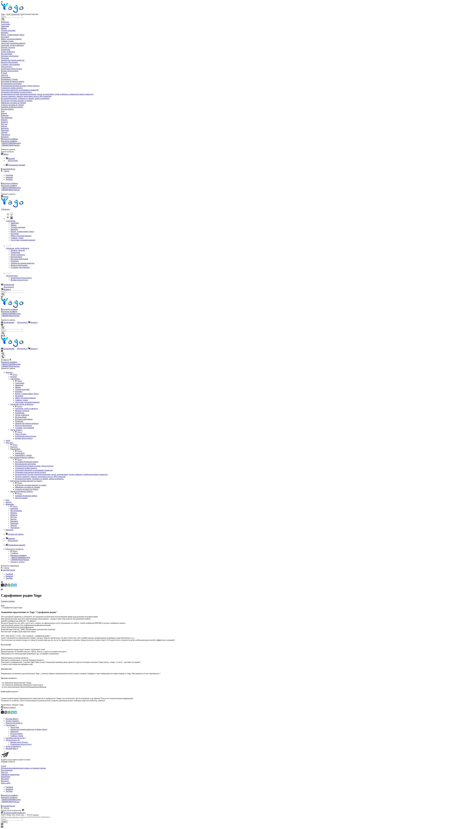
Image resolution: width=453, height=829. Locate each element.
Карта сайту (6, 783)
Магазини (5, 779)
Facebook (9, 175)
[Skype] (12, 585)
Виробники (5, 777)
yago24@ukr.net (9, 169)
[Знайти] (3, 19)
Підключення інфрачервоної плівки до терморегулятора (23, 768)
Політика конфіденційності (14, 813)
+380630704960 (11, 143)
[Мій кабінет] (2, 325)
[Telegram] (15, 585)
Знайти (4, 822)
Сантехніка (19, 383)
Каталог (13, 377)
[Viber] (5, 585)
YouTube (9, 179)
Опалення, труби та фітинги (26, 409)
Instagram (9, 177)
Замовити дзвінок (17, 562)
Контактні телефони (10, 139)
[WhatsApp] (9, 585)
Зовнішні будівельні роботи (26, 496)
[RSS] (2, 590)
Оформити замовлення (10, 774)
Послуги (13, 447)
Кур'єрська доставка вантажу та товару (30, 485)
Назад (15, 375)
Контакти (5, 781)
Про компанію (7, 770)
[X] (2, 585)
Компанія (14, 508)
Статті (3, 766)
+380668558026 (10, 145)
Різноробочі (20, 453)
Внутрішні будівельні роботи (26, 462)
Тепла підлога (20, 434)
